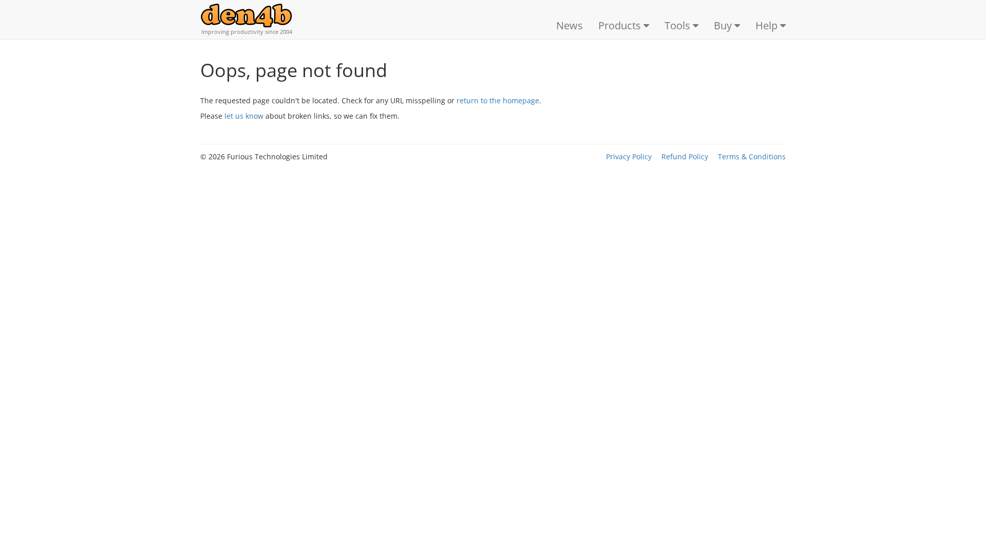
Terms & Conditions (752, 156)
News (569, 25)
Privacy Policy (629, 156)
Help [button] (767, 25)
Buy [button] (724, 25)
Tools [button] (679, 25)
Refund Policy (684, 156)
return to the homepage (498, 100)
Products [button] (620, 25)
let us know (243, 116)
